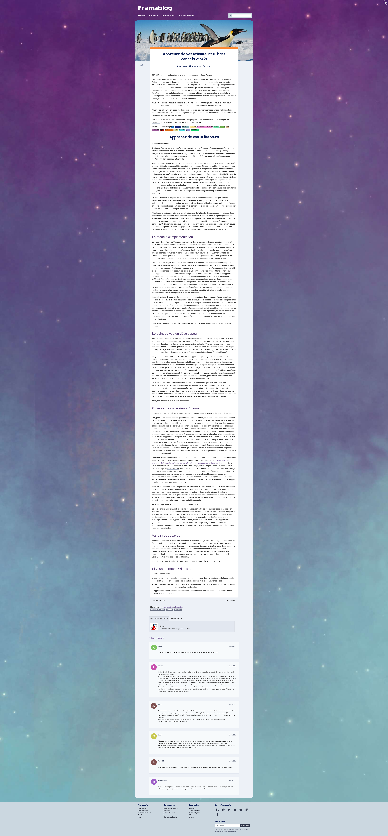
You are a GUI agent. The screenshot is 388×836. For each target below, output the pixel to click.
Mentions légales (194, 813)
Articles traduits (186, 15)
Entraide (191, 808)
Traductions (179, 607)
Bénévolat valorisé (169, 813)
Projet (162, 609)
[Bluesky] (241, 811)
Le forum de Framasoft (170, 808)
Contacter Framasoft (144, 813)
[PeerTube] (229, 811)
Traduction (169, 609)
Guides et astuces (194, 811)
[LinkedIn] (247, 811)
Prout (139, 817)
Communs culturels (167, 607)
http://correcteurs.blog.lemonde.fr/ (168, 715)
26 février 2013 (231, 780)
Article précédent (159, 600)
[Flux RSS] (217, 811)
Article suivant (230, 600)
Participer (166, 811)
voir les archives (232, 831)
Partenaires (167, 815)
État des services (143, 815)
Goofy (184, 66)
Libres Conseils (154, 609)
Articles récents (176, 618)
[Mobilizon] (235, 811)
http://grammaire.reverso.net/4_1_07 (215, 743)
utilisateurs (178, 609)
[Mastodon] (223, 811)
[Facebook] (217, 815)
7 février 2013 (232, 646)
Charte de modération (170, 817)
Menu (143, 15)
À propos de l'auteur (159, 618)
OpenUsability (173, 469)
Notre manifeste (143, 811)
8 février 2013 (232, 761)
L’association (142, 808)
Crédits (191, 817)
